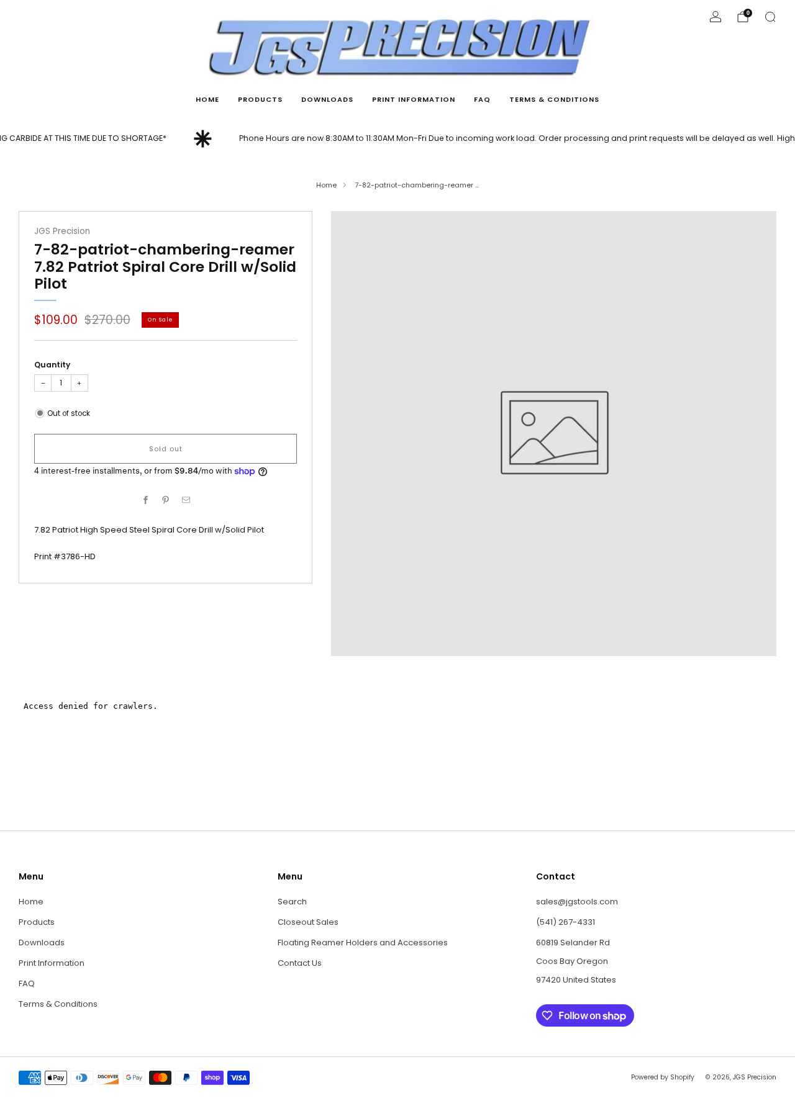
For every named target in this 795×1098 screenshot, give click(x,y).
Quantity (52, 364)
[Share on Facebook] (145, 500)
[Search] (770, 17)
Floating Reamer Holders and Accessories (363, 942)
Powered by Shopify (662, 1077)
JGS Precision (62, 231)
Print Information (413, 99)
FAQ (482, 99)
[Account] (715, 17)
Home (207, 99)
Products (260, 99)
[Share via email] (185, 500)
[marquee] (397, 138)
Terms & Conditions (554, 99)
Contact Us (300, 963)
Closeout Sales (308, 922)
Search (292, 901)
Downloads (327, 99)
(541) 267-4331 (565, 922)
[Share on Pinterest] (166, 500)
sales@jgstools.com (577, 901)
